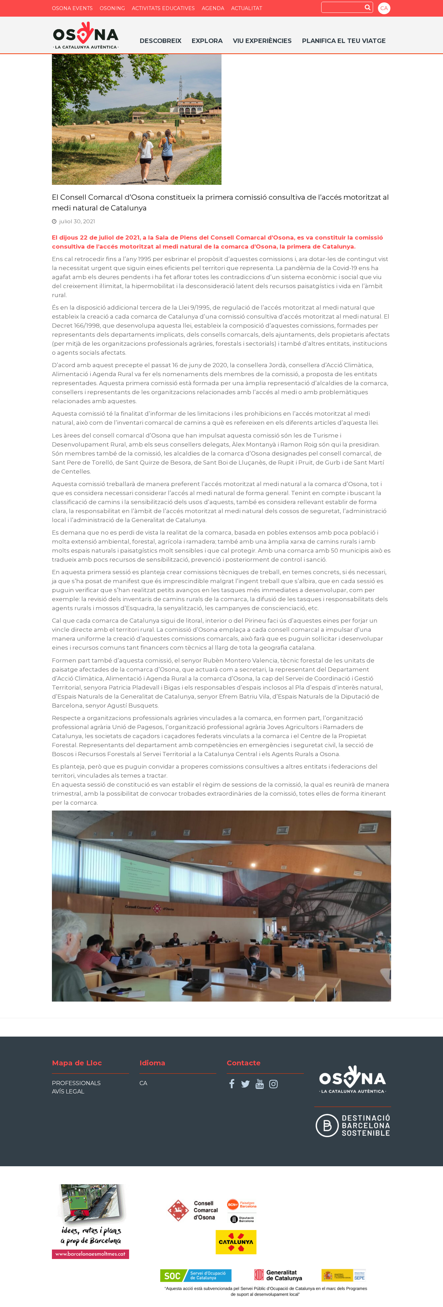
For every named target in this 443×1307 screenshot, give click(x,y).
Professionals (76, 1083)
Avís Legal (68, 1091)
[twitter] (246, 1084)
